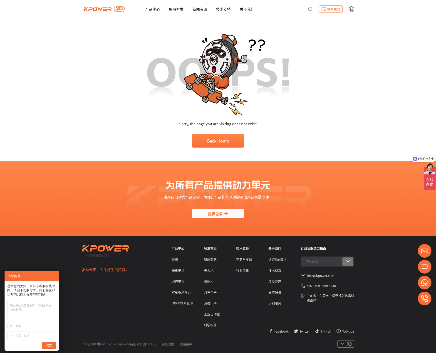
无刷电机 (178, 270)
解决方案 (176, 9)
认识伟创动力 (277, 259)
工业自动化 (212, 314)
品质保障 (274, 292)
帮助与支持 (244, 259)
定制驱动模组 (181, 292)
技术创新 (274, 270)
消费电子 (210, 303)
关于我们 (247, 9)
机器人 (208, 281)
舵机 (175, 259)
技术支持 (223, 9)
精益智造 (274, 281)
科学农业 (210, 325)
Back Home (218, 141)
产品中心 (152, 9)
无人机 (208, 270)
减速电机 (178, 281)
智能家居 (210, 259)
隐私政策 (167, 344)
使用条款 (186, 344)
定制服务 (274, 303)
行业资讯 (242, 270)
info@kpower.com (320, 275)
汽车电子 (210, 292)
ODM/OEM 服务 (182, 303)
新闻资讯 (200, 9)
